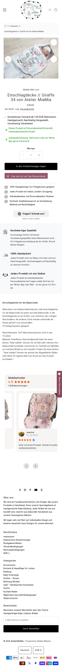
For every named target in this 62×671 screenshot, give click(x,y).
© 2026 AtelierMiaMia (13, 641)
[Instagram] (25, 489)
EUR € (38, 650)
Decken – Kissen (11, 578)
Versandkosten (27, 109)
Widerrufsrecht (10, 598)
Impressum (8, 536)
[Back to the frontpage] (5, 26)
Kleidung (7, 572)
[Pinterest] (30, 489)
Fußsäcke (14, 26)
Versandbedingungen (13, 546)
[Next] (54, 59)
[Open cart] (56, 10)
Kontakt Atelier (10, 592)
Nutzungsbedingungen (14, 550)
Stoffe (6, 588)
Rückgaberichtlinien (12, 543)
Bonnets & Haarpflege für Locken (19, 568)
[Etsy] (42, 489)
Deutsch (24, 650)
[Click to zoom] (54, 42)
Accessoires (9, 565)
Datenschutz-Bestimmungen (16, 540)
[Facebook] (20, 489)
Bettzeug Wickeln (11, 581)
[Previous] (8, 59)
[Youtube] (35, 489)
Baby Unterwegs (11, 575)
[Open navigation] (5, 10)
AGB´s (6, 553)
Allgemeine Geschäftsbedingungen (19, 595)
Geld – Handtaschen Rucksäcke (18, 585)
